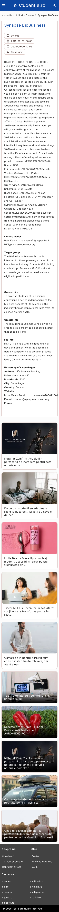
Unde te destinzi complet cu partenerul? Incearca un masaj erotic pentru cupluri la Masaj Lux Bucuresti (28, 834)
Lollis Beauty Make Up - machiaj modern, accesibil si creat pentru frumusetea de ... (26, 562)
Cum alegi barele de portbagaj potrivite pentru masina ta (24, 801)
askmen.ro (8, 881)
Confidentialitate (11, 866)
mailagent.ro (37, 892)
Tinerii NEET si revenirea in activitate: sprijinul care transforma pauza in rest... (29, 611)
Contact (36, 856)
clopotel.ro (8, 902)
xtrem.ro (7, 892)
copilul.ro (35, 897)
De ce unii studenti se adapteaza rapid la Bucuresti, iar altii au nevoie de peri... (28, 512)
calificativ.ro (37, 881)
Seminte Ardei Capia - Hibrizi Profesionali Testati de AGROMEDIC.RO (23, 730)
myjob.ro (7, 897)
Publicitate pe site (41, 861)
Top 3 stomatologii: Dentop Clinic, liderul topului (27, 697)
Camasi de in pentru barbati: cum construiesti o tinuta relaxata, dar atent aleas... (26, 661)
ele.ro (5, 886)
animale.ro (36, 886)
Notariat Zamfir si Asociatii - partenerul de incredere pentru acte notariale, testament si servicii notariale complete (27, 763)
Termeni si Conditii (12, 861)
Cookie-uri (8, 856)
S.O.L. (34, 866)
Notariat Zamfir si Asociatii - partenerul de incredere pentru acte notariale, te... (27, 462)
